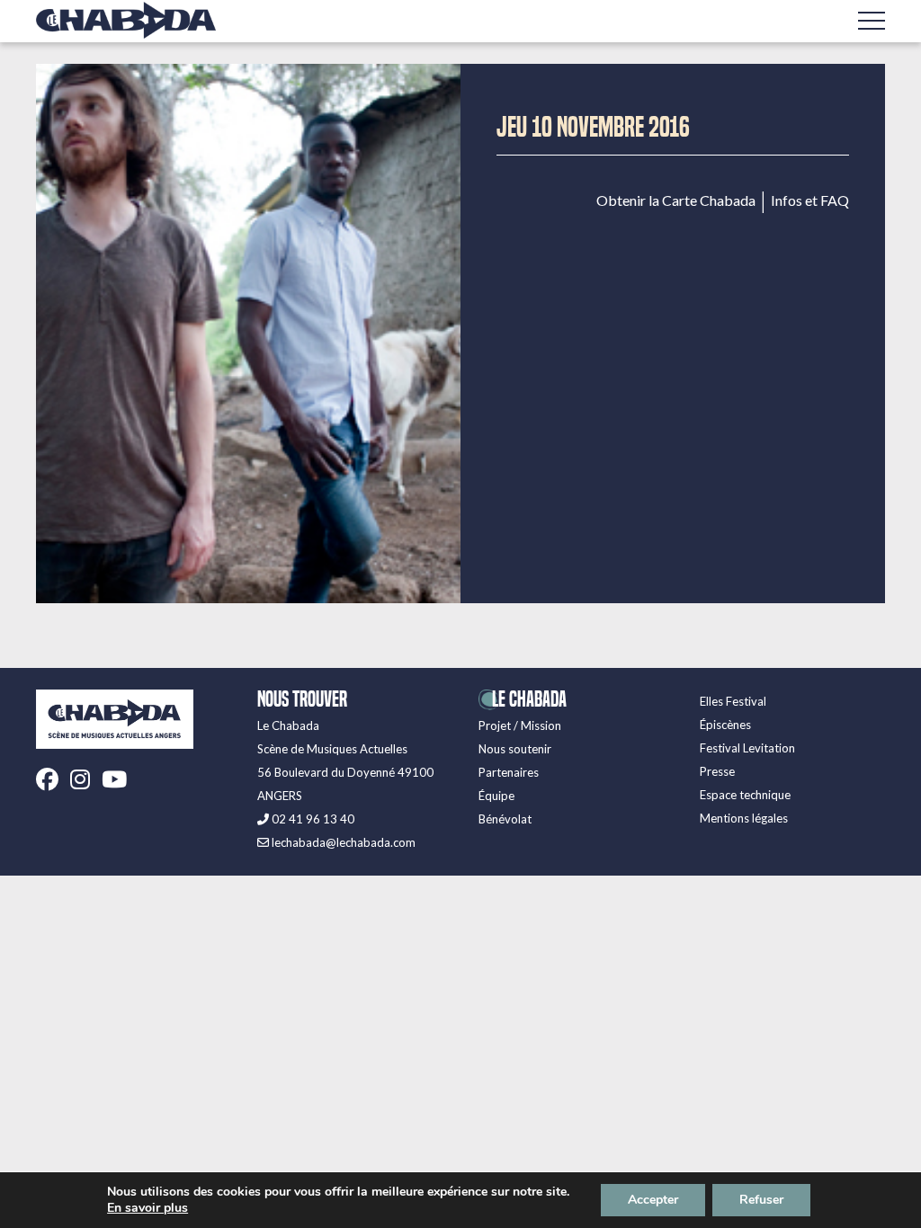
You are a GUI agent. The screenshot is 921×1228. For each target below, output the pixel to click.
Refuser (761, 1199)
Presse (717, 771)
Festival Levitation (747, 748)
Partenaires (508, 772)
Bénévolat (505, 819)
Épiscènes (725, 724)
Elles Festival (733, 701)
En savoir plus (147, 1208)
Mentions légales (744, 818)
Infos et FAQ (810, 200)
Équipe (496, 795)
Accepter (653, 1199)
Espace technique (745, 795)
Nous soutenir (514, 749)
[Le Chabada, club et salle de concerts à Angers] (126, 20)
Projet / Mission (519, 725)
